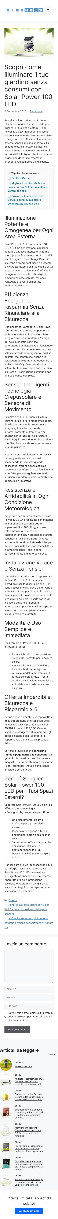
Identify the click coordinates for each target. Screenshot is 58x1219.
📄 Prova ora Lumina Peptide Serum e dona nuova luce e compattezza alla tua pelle (25, 200)
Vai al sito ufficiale (29, 1210)
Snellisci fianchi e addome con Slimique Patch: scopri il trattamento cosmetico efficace (29, 1113)
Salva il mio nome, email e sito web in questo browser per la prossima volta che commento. (30, 1016)
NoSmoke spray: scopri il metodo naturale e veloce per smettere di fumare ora (28, 923)
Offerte (12, 900)
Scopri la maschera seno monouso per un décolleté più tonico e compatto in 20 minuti (29, 1165)
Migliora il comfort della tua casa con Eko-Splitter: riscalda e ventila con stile (29, 1081)
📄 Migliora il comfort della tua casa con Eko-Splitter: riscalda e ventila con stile (27, 187)
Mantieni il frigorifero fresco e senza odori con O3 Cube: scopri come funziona (28, 1131)
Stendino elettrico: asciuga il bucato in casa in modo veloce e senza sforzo (29, 1182)
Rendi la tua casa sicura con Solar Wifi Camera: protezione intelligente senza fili (26, 909)
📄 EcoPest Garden (19, 178)
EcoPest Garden (23, 1066)
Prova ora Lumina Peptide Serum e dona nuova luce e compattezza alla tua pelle (29, 1097)
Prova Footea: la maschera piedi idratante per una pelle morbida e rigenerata (29, 1148)
